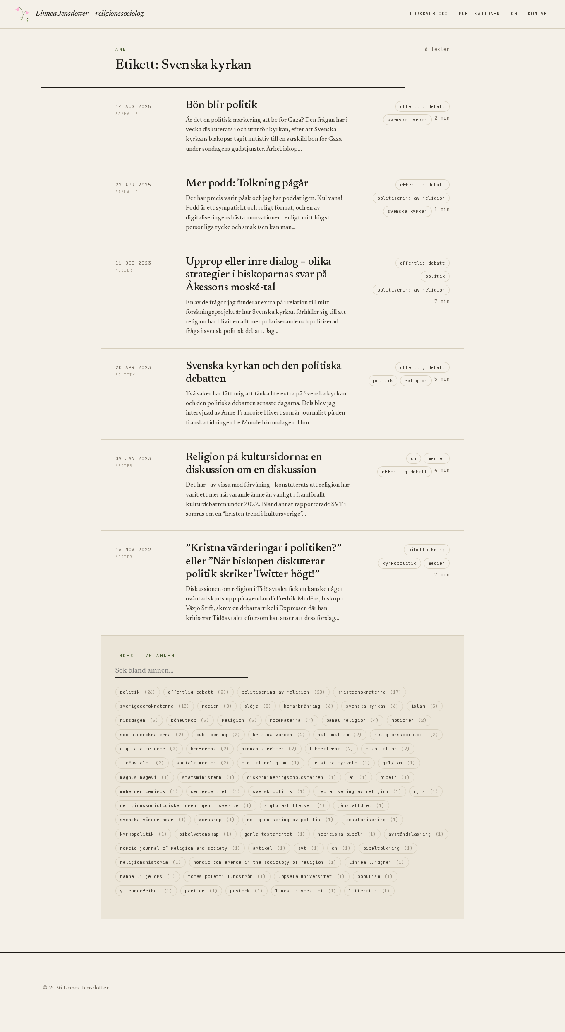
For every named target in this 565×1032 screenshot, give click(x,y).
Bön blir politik (221, 105)
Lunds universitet (306, 891)
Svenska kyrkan (407, 120)
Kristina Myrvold (341, 763)
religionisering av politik (290, 819)
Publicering (218, 735)
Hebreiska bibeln (347, 834)
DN (414, 458)
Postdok (246, 891)
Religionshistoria (150, 862)
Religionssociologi (406, 735)
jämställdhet (361, 805)
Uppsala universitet (311, 876)
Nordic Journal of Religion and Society (180, 848)
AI (358, 777)
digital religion (271, 763)
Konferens (210, 749)
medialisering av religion (359, 791)
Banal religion (352, 720)
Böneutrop (190, 720)
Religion (416, 380)
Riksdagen (139, 720)
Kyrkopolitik (400, 563)
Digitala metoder (149, 749)
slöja (258, 706)
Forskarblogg (429, 14)
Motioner (409, 720)
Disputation (388, 749)
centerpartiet (215, 791)
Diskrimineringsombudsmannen (291, 777)
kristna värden (279, 735)
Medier (436, 458)
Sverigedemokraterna (154, 706)
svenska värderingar (153, 819)
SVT (309, 848)
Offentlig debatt (422, 106)
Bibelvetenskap (205, 834)
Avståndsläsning (416, 834)
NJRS (426, 791)
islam (424, 706)
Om (514, 14)
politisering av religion (411, 198)
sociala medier (203, 763)
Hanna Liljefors (147, 876)
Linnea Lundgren (377, 862)
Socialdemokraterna (152, 735)
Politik (435, 276)
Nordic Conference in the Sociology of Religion (265, 862)
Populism (375, 876)
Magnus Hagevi (145, 777)
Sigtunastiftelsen (295, 805)
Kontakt (539, 14)
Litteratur (369, 891)
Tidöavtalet (142, 763)
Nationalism (340, 735)
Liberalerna (331, 749)
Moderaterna (292, 720)
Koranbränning (308, 706)
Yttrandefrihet (146, 891)
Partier (201, 891)
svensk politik (279, 791)
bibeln (395, 777)
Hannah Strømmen (269, 749)
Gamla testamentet (275, 834)
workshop (217, 819)
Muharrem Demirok (149, 791)
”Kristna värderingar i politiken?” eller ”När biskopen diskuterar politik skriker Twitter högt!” (263, 561)
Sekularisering (372, 819)
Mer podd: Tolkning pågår (247, 183)
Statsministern (208, 777)
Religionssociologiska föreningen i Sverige (186, 805)
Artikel (269, 848)
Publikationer (479, 14)
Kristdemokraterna (370, 692)
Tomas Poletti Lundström (227, 876)
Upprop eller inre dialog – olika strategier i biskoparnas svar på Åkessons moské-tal (258, 275)
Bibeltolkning (426, 549)
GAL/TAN (399, 763)
